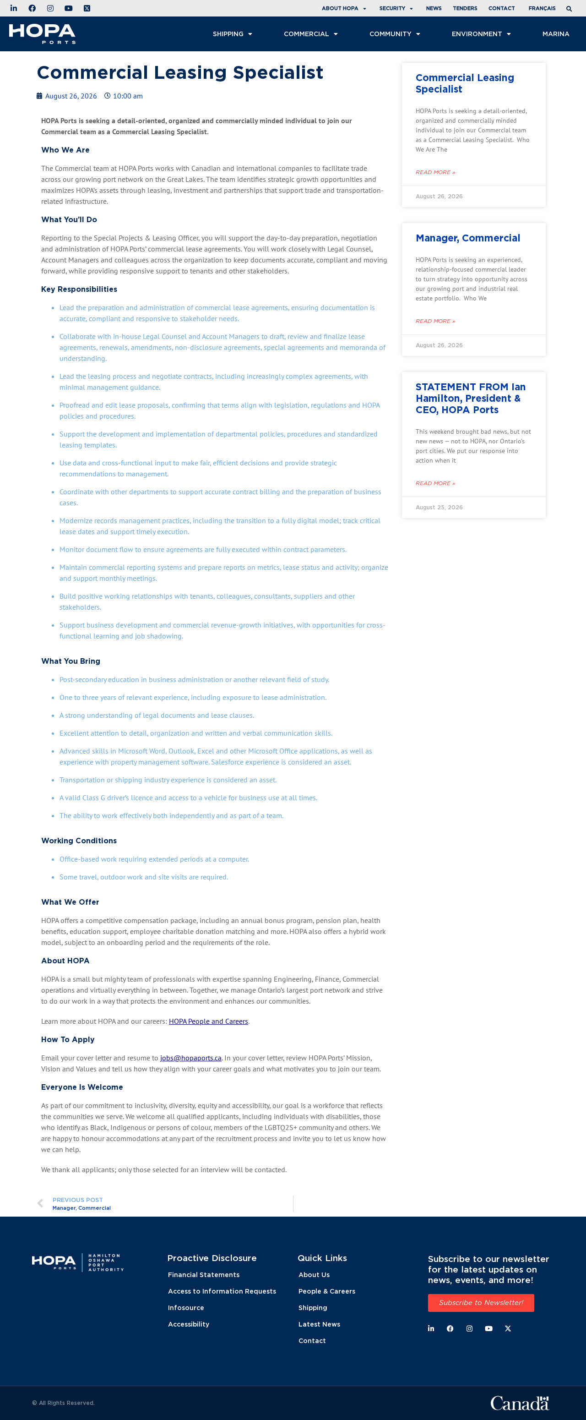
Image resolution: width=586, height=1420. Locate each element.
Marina (556, 33)
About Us (314, 1274)
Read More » (436, 172)
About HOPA (340, 8)
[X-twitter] (507, 1328)
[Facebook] (450, 1328)
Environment (477, 33)
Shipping (228, 33)
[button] (570, 9)
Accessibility (188, 1324)
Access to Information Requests (222, 1291)
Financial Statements (203, 1274)
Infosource (186, 1307)
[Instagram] (469, 1328)
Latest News (319, 1324)
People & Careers (326, 1291)
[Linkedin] (431, 1328)
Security (392, 8)
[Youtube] (488, 1328)
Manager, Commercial (468, 237)
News (434, 8)
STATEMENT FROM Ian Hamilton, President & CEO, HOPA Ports (471, 398)
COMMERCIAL (306, 33)
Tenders (465, 8)
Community (390, 33)
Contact (501, 8)
